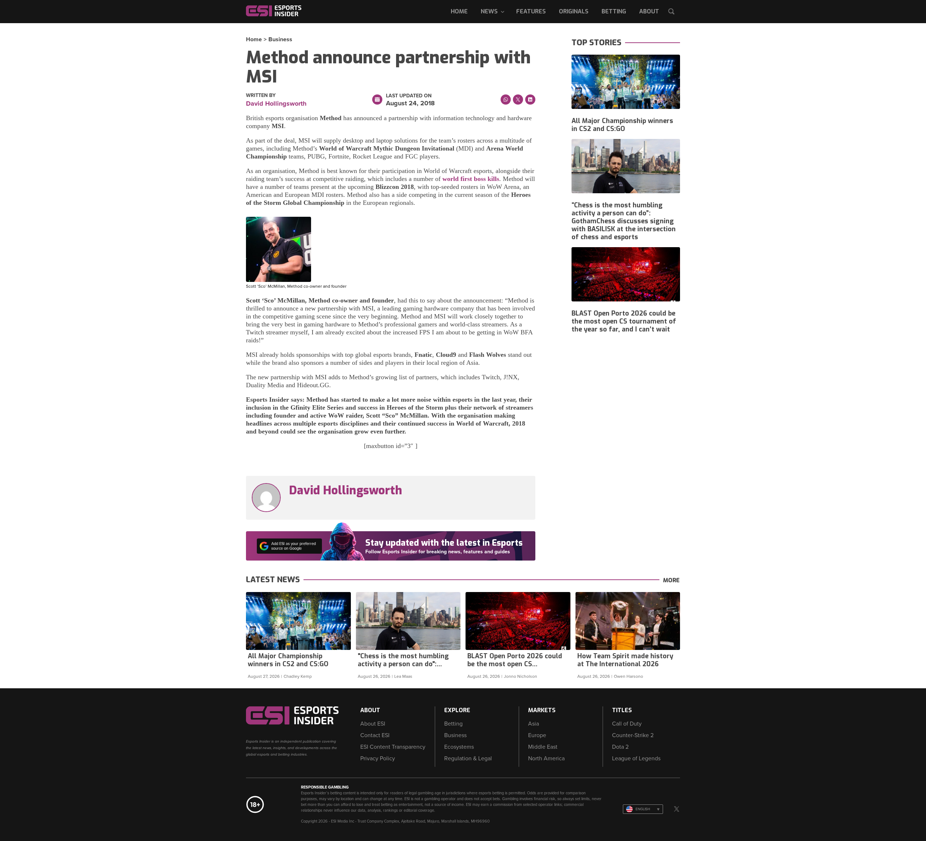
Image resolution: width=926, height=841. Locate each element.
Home (459, 11)
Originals (574, 11)
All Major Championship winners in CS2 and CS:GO (622, 125)
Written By (261, 95)
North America (546, 758)
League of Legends (636, 758)
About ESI (372, 723)
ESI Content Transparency (392, 747)
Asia (533, 723)
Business (280, 39)
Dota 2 (620, 747)
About (649, 11)
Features (531, 11)
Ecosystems (459, 747)
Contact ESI (375, 735)
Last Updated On (409, 96)
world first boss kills (470, 178)
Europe (537, 735)
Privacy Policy (377, 758)
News (489, 11)
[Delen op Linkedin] (530, 99)
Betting (614, 11)
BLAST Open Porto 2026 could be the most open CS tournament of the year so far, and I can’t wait (624, 321)
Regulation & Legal (468, 758)
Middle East (542, 747)
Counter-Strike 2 (633, 735)
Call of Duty (627, 723)
